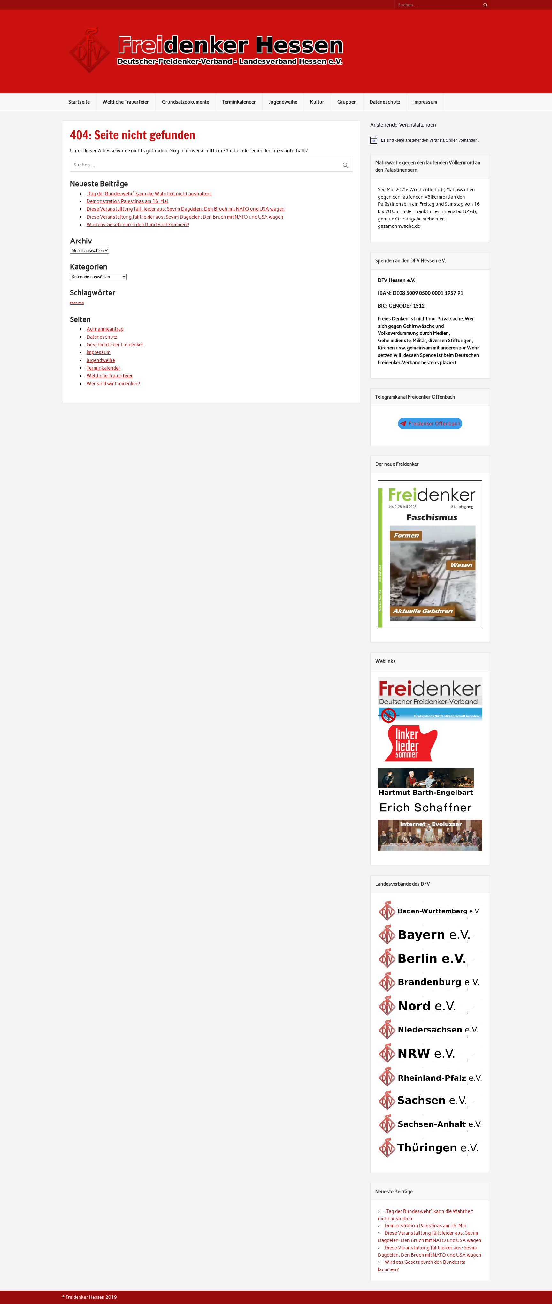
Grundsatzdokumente (185, 102)
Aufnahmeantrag (105, 329)
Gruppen (347, 102)
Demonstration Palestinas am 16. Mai (127, 201)
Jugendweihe (283, 102)
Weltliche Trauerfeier (126, 102)
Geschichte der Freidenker (115, 345)
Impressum (425, 102)
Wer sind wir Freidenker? (113, 384)
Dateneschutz (385, 102)
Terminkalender (239, 102)
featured (77, 303)
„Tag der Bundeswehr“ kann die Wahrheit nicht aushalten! (149, 193)
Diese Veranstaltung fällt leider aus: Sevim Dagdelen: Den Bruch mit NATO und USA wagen (185, 217)
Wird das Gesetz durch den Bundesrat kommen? (138, 224)
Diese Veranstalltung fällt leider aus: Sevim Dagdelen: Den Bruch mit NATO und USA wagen (186, 209)
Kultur (317, 102)
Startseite (79, 102)
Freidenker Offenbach (434, 423)
